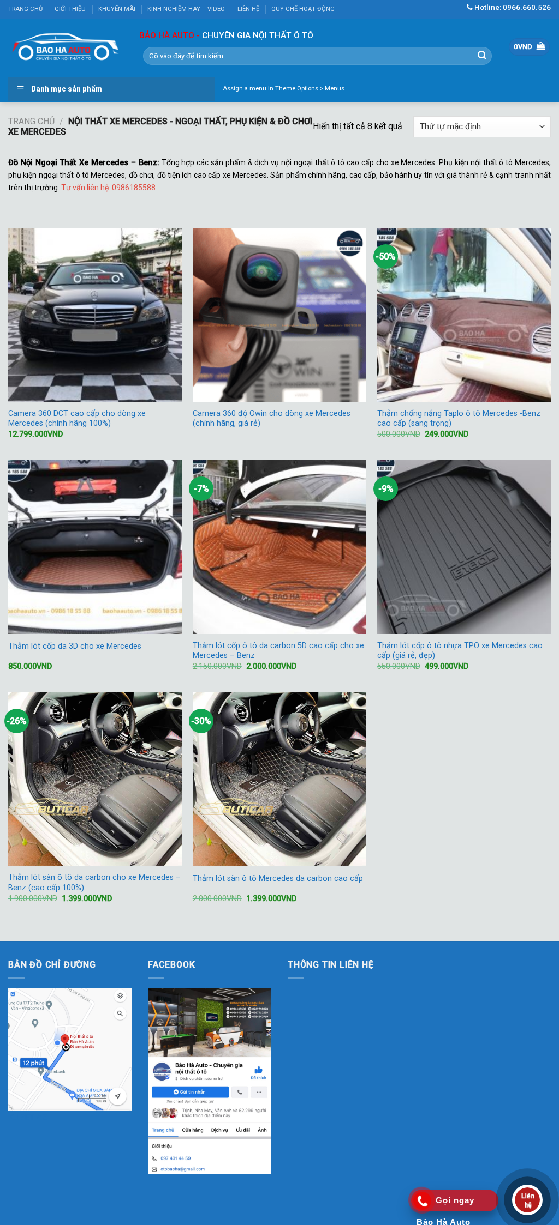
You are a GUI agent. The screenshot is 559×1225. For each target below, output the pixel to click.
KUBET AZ (27, 1117)
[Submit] (482, 55)
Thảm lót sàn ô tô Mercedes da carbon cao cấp (278, 878)
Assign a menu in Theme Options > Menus (283, 88)
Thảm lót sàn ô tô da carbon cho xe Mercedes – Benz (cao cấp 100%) (94, 882)
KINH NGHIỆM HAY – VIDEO (186, 9)
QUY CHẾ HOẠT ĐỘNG (303, 9)
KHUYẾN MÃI (116, 9)
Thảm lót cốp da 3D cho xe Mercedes (74, 646)
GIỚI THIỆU (70, 9)
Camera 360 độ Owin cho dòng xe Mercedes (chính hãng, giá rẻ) (271, 419)
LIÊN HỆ (248, 9)
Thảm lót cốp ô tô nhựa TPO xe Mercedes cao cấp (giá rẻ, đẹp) (460, 651)
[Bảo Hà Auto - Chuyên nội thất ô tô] (65, 47)
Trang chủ (31, 121)
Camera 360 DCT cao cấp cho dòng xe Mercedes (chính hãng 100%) (77, 419)
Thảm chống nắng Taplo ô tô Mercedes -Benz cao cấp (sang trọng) (458, 419)
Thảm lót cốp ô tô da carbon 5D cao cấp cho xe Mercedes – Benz (278, 651)
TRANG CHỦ (25, 9)
